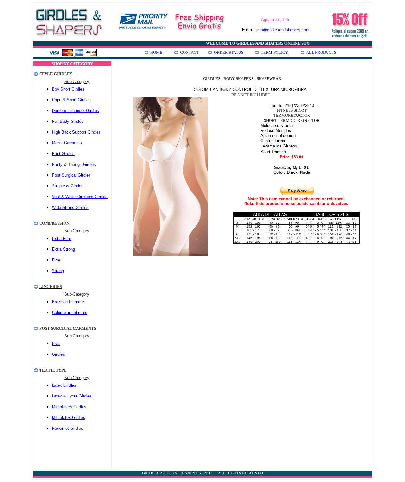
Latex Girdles (64, 385)
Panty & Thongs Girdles (74, 164)
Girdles (58, 354)
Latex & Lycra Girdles (72, 396)
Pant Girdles (63, 153)
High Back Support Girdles (76, 132)
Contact (189, 52)
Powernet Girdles (67, 428)
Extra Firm (61, 238)
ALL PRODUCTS (321, 52)
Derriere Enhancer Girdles (75, 110)
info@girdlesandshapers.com (282, 30)
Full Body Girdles (68, 121)
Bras (56, 343)
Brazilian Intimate (68, 301)
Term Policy (274, 52)
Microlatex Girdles (68, 417)
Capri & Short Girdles (71, 99)
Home (156, 52)
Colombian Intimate (69, 312)
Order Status (228, 52)
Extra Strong (63, 249)
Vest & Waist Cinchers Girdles (80, 196)
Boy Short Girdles (68, 89)
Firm (56, 260)
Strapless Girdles (68, 186)
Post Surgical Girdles (71, 175)
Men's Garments (67, 143)
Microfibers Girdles (69, 406)
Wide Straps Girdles (70, 207)
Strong (58, 270)
